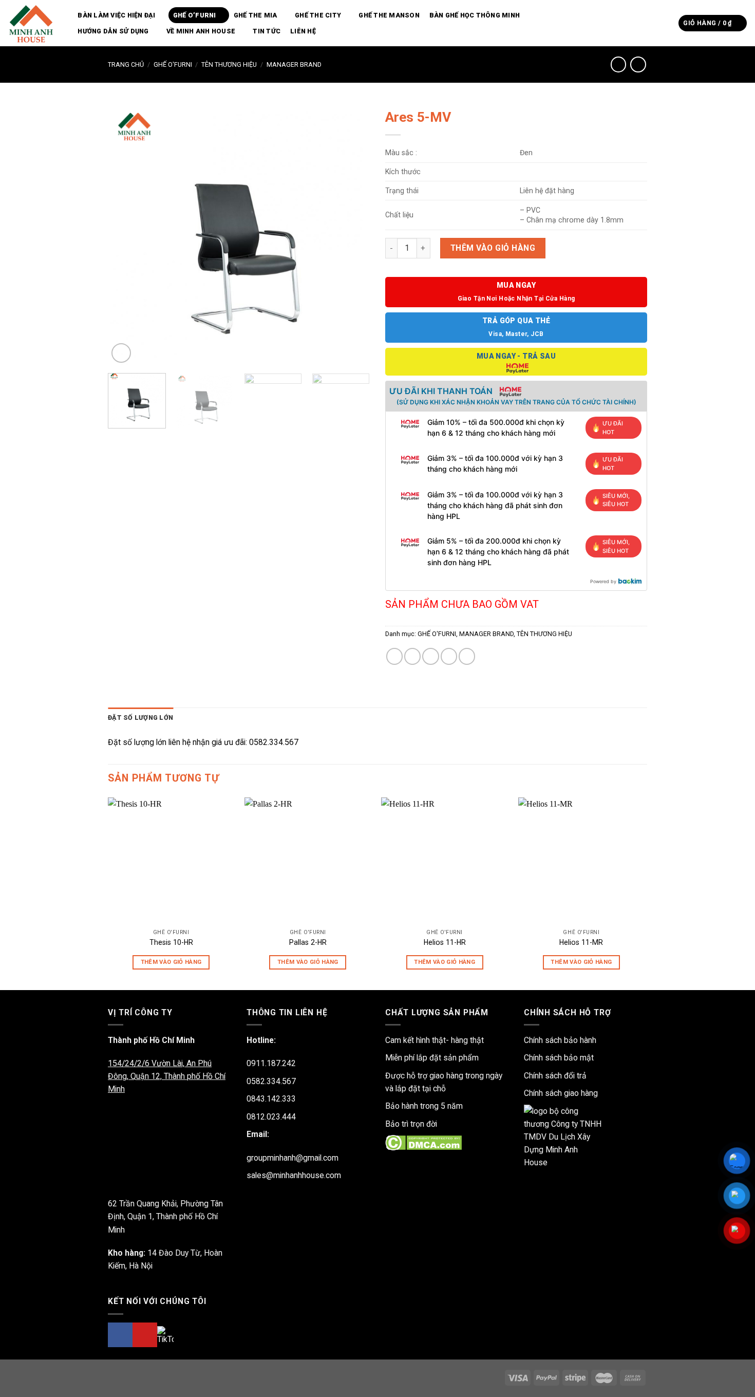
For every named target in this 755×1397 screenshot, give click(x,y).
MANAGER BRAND (294, 64)
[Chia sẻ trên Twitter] (412, 656)
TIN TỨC (266, 31)
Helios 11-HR (445, 942)
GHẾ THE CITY (318, 15)
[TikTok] (165, 1335)
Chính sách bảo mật (559, 1058)
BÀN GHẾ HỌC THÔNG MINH (474, 15)
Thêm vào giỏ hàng (492, 248)
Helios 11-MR (581, 942)
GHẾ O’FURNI (194, 15)
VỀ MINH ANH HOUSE (200, 31)
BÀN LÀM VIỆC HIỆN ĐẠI (116, 15)
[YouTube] (145, 1335)
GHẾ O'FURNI (173, 64)
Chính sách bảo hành (560, 1040)
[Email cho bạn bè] (430, 656)
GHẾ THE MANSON (389, 15)
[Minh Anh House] (33, 23)
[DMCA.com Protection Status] (423, 1142)
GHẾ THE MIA (255, 15)
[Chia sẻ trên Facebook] (394, 656)
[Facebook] (120, 1335)
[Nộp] (667, 22)
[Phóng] (121, 353)
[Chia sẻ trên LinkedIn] (467, 656)
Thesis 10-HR (171, 942)
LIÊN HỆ (303, 31)
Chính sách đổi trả (555, 1076)
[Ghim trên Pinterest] (449, 656)
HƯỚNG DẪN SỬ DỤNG (113, 31)
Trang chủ (126, 64)
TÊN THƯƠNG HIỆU (229, 64)
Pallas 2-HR (308, 942)
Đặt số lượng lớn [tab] (140, 717)
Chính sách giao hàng (561, 1093)
